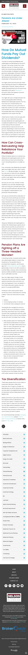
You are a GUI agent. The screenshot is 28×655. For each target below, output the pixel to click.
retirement (19, 90)
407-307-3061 (9, 421)
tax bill (6, 171)
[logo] (14, 6)
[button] (24, 6)
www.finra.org (14, 617)
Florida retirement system (14, 266)
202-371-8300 (22, 622)
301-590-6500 (14, 618)
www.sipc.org (10, 622)
